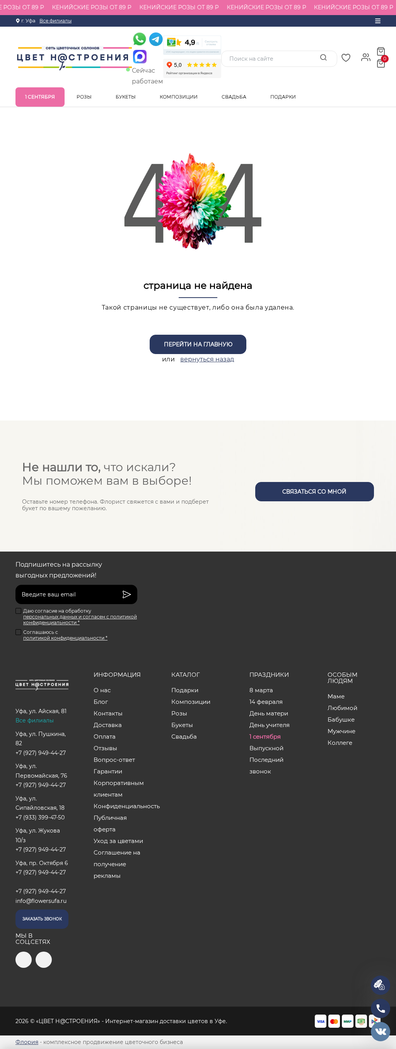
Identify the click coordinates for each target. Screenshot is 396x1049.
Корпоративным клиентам (119, 788)
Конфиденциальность (120, 806)
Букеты (126, 97)
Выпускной (266, 748)
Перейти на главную (198, 344)
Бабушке (341, 719)
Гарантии (108, 771)
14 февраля (266, 701)
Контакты (108, 713)
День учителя (269, 725)
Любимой (342, 708)
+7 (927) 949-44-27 (40, 752)
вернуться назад (207, 359)
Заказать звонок (42, 918)
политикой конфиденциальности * (65, 638)
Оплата (105, 736)
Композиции (179, 97)
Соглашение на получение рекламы (117, 864)
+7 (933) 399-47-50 (40, 817)
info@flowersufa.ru (41, 900)
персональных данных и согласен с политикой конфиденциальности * (80, 619)
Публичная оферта (110, 823)
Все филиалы (55, 21)
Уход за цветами (118, 841)
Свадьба (235, 97)
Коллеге (340, 742)
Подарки (283, 97)
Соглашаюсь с (65, 635)
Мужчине (341, 731)
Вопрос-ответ (114, 759)
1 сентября (40, 97)
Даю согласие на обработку (80, 616)
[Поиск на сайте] (323, 58)
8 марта (261, 690)
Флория (26, 1042)
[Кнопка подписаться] (127, 594)
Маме (336, 696)
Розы (85, 97)
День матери (268, 713)
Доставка (108, 725)
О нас (102, 690)
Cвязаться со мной (314, 491)
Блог (101, 701)
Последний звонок (266, 765)
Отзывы (105, 748)
